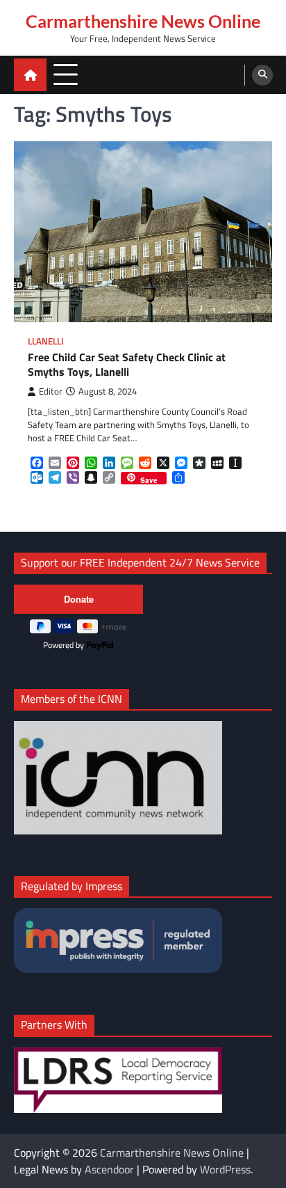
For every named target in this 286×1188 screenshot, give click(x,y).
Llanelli (46, 341)
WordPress (225, 1169)
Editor (50, 391)
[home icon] (30, 74)
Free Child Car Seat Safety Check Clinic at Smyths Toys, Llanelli (127, 364)
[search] (262, 75)
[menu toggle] (65, 74)
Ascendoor (109, 1169)
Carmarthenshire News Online (143, 20)
